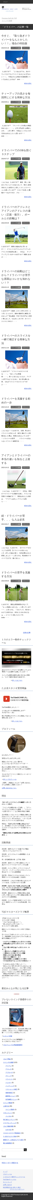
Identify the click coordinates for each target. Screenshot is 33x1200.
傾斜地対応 (9, 1092)
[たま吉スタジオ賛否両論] (16, 699)
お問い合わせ (7, 1185)
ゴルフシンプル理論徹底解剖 (12, 1045)
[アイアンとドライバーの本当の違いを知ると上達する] (16, 487)
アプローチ (9, 1072)
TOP (10, 18)
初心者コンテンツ (9, 1119)
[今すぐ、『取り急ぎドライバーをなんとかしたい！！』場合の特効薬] (16, 67)
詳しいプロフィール (9, 779)
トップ (5, 1171)
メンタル (8, 1116)
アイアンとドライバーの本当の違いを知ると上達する (16, 459)
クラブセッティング (9, 1123)
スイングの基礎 (15, 48)
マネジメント (7, 1113)
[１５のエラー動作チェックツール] (16, 658)
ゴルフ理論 (7, 1059)
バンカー (8, 1082)
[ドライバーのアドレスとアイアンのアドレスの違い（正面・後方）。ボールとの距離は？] (16, 242)
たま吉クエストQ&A (9, 1136)
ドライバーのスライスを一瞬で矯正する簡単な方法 (16, 339)
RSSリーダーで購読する (10, 1163)
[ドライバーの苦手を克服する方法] (16, 600)
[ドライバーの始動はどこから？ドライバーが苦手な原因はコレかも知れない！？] (16, 307)
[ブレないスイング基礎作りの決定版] (16, 1017)
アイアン (8, 1066)
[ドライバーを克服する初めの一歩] (16, 426)
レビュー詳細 (7, 1036)
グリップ (8, 1076)
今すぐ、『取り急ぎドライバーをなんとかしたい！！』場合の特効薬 (15, 39)
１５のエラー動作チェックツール (14, 1177)
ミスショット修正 (11, 1089)
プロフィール (7, 1174)
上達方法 (6, 1106)
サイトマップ (7, 1182)
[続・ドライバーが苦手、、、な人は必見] (16, 543)
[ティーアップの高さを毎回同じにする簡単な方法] (16, 121)
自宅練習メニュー (11, 1099)
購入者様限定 (7, 1143)
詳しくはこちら (17, 680)
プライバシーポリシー (17, 1189)
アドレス (8, 1069)
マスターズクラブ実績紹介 (12, 1133)
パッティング (10, 1086)
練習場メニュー (11, 1096)
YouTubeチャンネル (9, 1179)
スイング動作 (10, 1109)
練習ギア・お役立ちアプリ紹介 (13, 1140)
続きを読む (28, 83)
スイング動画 (7, 1103)
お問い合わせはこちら (9, 788)
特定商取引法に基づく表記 (12, 1187)
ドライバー (26, 48)
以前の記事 (26, 632)
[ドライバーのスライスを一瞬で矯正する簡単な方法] (16, 367)
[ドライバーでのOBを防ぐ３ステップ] (16, 178)
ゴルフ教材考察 (8, 1126)
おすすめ (8, 1129)
